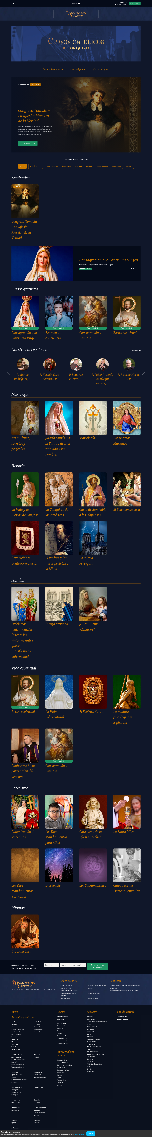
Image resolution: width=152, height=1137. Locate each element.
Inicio (14, 1011)
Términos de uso (17, 989)
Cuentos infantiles (17, 1059)
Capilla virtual (125, 1011)
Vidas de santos (62, 1043)
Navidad (37, 1032)
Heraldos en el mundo (18, 1080)
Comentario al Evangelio (95, 1054)
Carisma (90, 988)
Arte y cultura (16, 1054)
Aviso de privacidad (33, 989)
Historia (78, 166)
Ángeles (14, 1024)
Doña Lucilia (61, 1031)
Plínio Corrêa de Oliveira (95, 1064)
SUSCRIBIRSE (135, 4)
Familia (89, 166)
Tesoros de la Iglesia (18, 1067)
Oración (37, 1120)
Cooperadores (93, 998)
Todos (22, 166)
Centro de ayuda (49, 989)
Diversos (60, 1028)
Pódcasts (92, 1011)
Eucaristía (14, 1037)
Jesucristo (15, 1039)
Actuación (15, 1128)
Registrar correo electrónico (97, 966)
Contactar (115, 981)
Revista (61, 1011)
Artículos (37, 1024)
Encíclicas (37, 1075)
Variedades (38, 1022)
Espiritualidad (65, 998)
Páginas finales (62, 1036)
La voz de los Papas (63, 1041)
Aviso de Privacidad (79, 1134)
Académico (34, 166)
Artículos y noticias (22, 1017)
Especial (37, 1027)
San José (14, 1044)
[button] (143, 372)
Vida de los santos (17, 1047)
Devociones (38, 1087)
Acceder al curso (28, 143)
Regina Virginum (66, 986)
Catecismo (116, 166)
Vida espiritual (102, 166)
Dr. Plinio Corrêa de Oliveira (97, 986)
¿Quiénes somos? (94, 993)
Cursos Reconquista (53, 69)
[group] (23, 370)
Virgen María (15, 1049)
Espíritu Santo (16, 1034)
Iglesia (13, 1120)
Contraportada (62, 1038)
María (13, 1042)
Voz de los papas (40, 1077)
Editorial (59, 1033)
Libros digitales (78, 69)
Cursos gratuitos (51, 166)
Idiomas (129, 166)
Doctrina (14, 1022)
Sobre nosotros (69, 981)
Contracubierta (62, 1026)
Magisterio (38, 1072)
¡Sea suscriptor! (101, 69)
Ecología (14, 1062)
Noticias (14, 1072)
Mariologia (66, 166)
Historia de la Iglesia (18, 1064)
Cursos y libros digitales (65, 1053)
